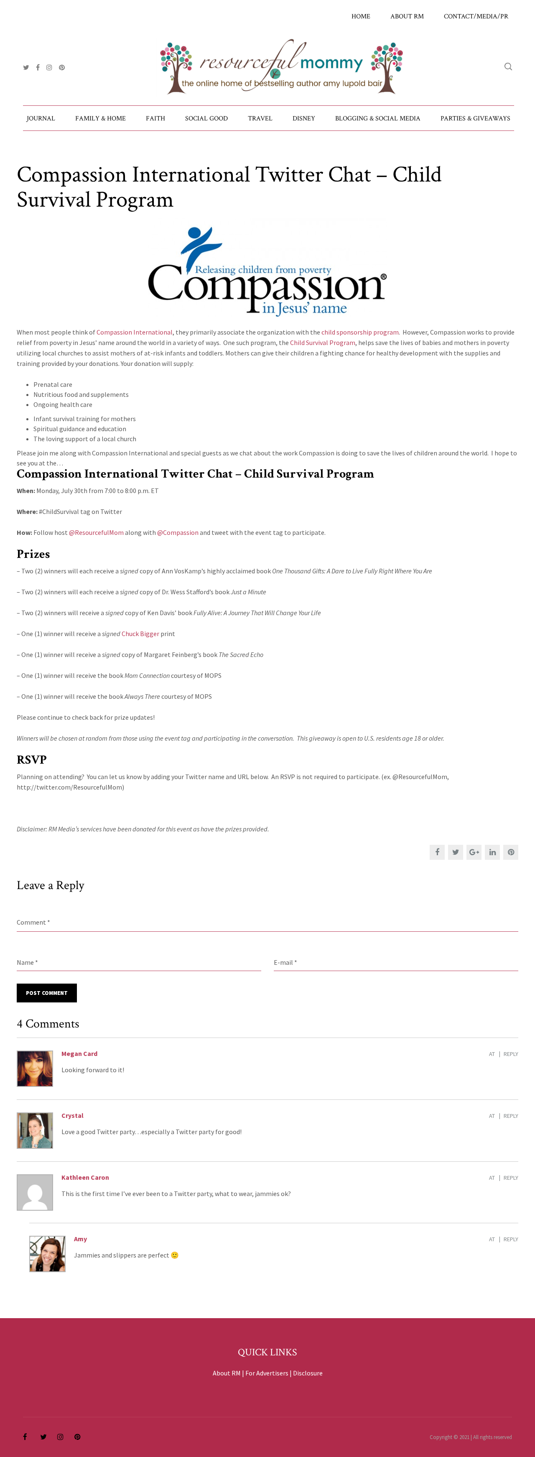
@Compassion (178, 532)
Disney (304, 118)
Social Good (206, 118)
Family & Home (100, 118)
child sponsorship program (360, 332)
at (492, 1054)
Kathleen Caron (85, 1177)
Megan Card (79, 1053)
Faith (155, 118)
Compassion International (135, 332)
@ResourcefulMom (96, 532)
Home (361, 16)
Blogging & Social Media (377, 118)
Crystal (72, 1115)
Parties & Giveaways (475, 118)
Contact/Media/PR (476, 16)
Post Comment (47, 993)
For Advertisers (266, 1373)
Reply (511, 1054)
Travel (260, 118)
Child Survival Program (322, 342)
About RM (407, 16)
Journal (41, 118)
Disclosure (308, 1373)
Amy (80, 1239)
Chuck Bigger (140, 633)
